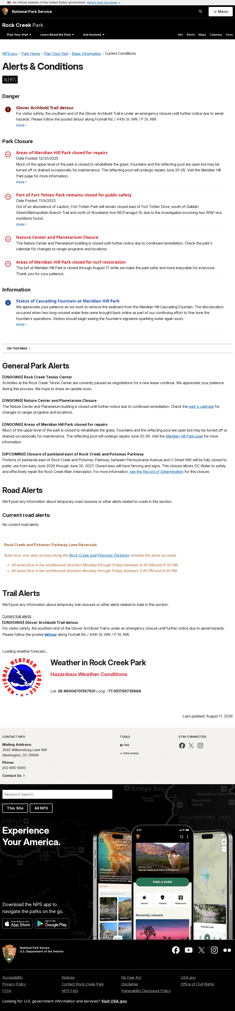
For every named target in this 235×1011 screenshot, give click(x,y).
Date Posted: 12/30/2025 (37, 158)
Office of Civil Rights (197, 984)
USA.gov (188, 977)
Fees (229, 34)
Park (22, 25)
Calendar (216, 34)
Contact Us (12, 775)
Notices (68, 977)
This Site (15, 808)
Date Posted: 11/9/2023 (36, 200)
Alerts (191, 34)
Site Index (131, 753)
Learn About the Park (55, 34)
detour (50, 634)
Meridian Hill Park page (184, 436)
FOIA (6, 990)
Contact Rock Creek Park (83, 984)
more (20, 125)
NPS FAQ (70, 990)
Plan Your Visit (17, 34)
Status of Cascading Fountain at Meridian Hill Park (68, 301)
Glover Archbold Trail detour (45, 107)
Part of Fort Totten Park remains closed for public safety (73, 195)
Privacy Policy (14, 984)
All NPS (41, 808)
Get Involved (92, 34)
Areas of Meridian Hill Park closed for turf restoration (71, 262)
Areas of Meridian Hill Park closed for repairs (62, 152)
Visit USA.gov (114, 1001)
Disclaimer (129, 984)
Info (180, 34)
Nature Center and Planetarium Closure (57, 237)
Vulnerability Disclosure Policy (146, 990)
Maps (202, 34)
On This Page (27, 348)
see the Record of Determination (157, 471)
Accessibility (12, 977)
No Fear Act (131, 977)
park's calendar (201, 406)
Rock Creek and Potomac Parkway (99, 555)
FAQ (126, 745)
